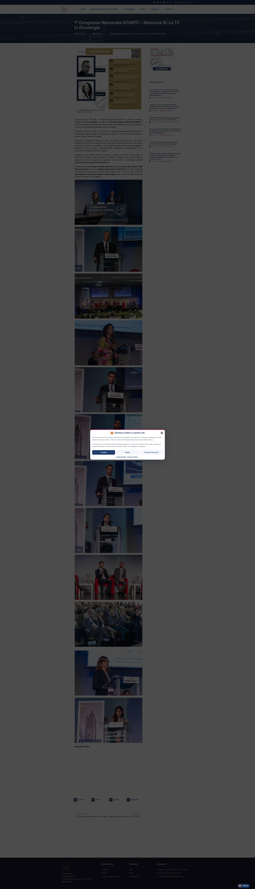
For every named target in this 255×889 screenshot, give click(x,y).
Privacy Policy (132, 457)
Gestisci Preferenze (151, 452)
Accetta (103, 452)
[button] (162, 433)
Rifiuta (127, 452)
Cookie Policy (121, 457)
